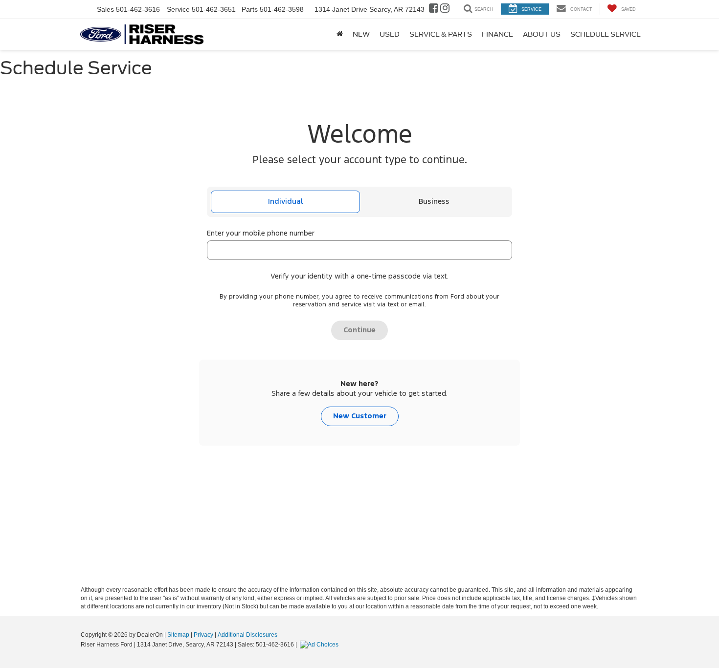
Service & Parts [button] (440, 34)
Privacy (203, 634)
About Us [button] (542, 34)
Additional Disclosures (247, 634)
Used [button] (390, 34)
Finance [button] (497, 34)
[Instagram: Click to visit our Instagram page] (444, 9)
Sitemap (178, 634)
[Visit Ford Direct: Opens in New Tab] (320, 644)
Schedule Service (605, 34)
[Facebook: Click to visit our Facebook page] (433, 9)
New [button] (361, 34)
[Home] (340, 34)
